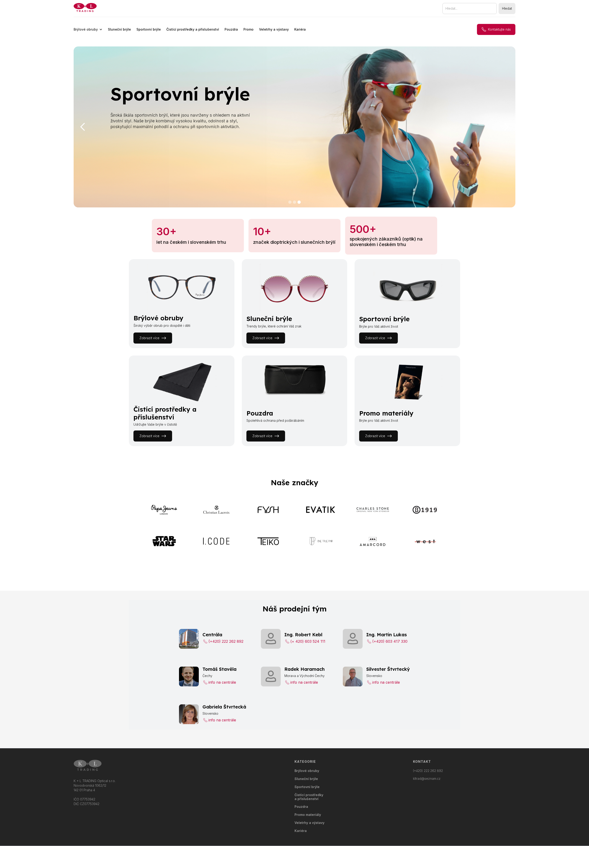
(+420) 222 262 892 (428, 771)
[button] (88, 29)
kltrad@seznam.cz (427, 778)
